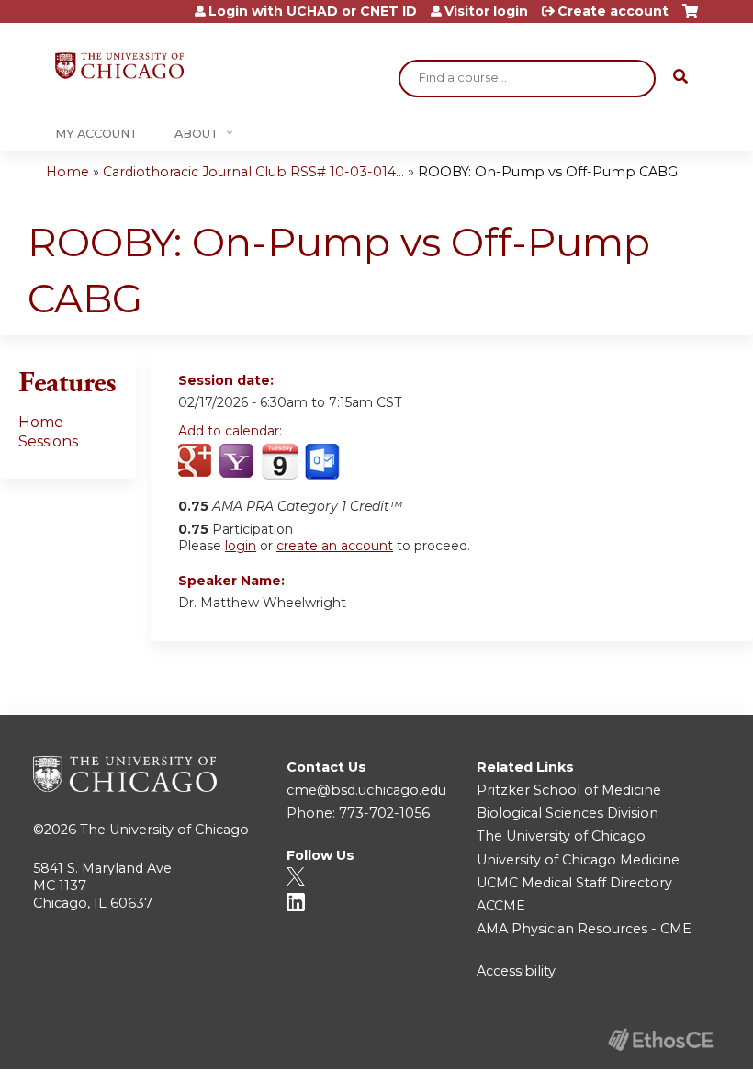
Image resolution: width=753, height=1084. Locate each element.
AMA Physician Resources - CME (584, 928)
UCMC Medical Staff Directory (574, 883)
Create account (613, 11)
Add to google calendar (197, 462)
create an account (334, 545)
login (240, 545)
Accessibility (516, 971)
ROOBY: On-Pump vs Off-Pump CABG (548, 172)
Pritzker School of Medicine (569, 790)
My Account (96, 134)
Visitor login (486, 11)
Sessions (48, 441)
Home (67, 172)
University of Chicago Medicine (578, 860)
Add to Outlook (324, 462)
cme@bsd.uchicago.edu (366, 790)
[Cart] (690, 18)
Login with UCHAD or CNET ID (312, 11)
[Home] (119, 65)
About (196, 134)
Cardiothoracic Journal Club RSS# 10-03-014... (253, 172)
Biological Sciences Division (567, 813)
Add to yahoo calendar (238, 462)
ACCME (501, 906)
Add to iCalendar (279, 461)
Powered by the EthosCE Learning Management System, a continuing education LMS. (660, 1039)
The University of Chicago (164, 829)
